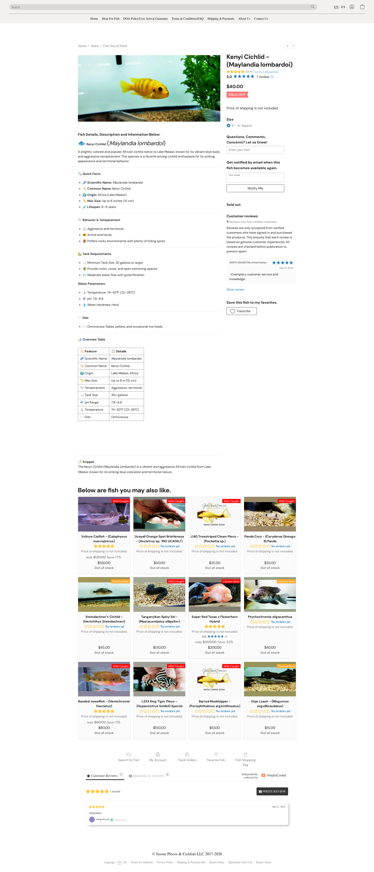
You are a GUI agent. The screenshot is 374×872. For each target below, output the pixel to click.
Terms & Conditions (142, 862)
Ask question (271, 71)
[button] (351, 7)
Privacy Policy (165, 862)
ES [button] (343, 7)
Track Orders (187, 760)
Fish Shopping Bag (246, 762)
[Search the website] (313, 6)
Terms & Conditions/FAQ (188, 18)
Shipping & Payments (220, 18)
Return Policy (217, 862)
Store (95, 46)
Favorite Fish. (216, 760)
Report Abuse (263, 862)
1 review (257, 71)
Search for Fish (128, 760)
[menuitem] (287, 46)
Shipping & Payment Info (191, 862)
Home (94, 18)
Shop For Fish (110, 18)
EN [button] (336, 7)
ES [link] (125, 862)
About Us (244, 18)
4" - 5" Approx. (242, 126)
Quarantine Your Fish (240, 862)
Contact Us (261, 18)
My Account (157, 760)
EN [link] (119, 862)
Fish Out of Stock (115, 46)
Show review (235, 289)
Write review (274, 791)
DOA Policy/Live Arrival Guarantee (145, 18)
